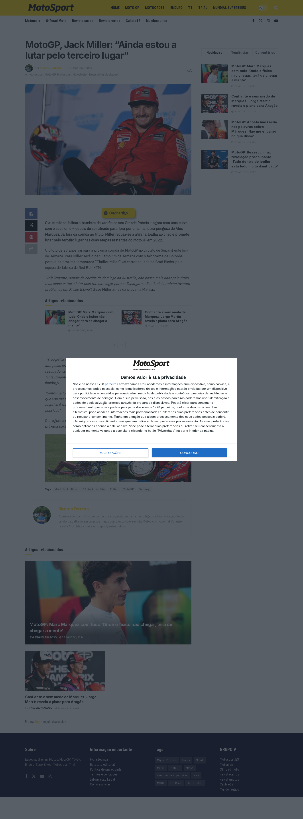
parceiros (111, 384)
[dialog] (151, 409)
